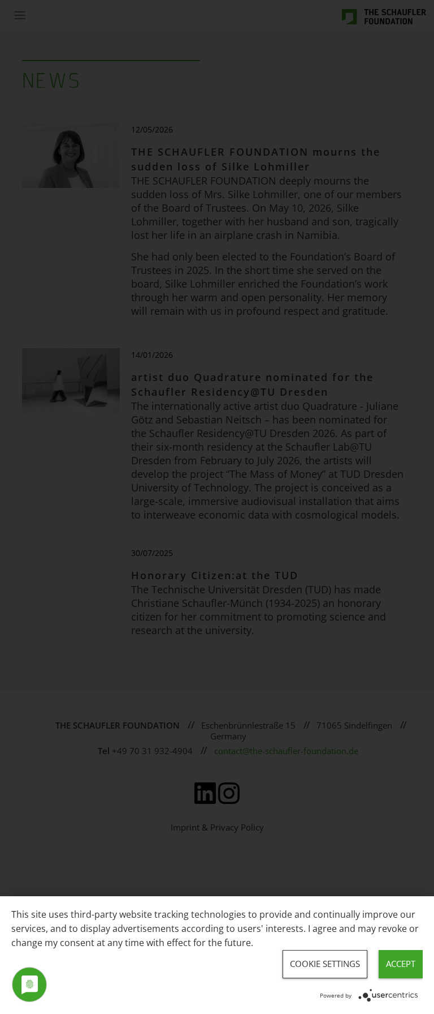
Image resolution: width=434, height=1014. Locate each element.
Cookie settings (325, 963)
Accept (400, 963)
